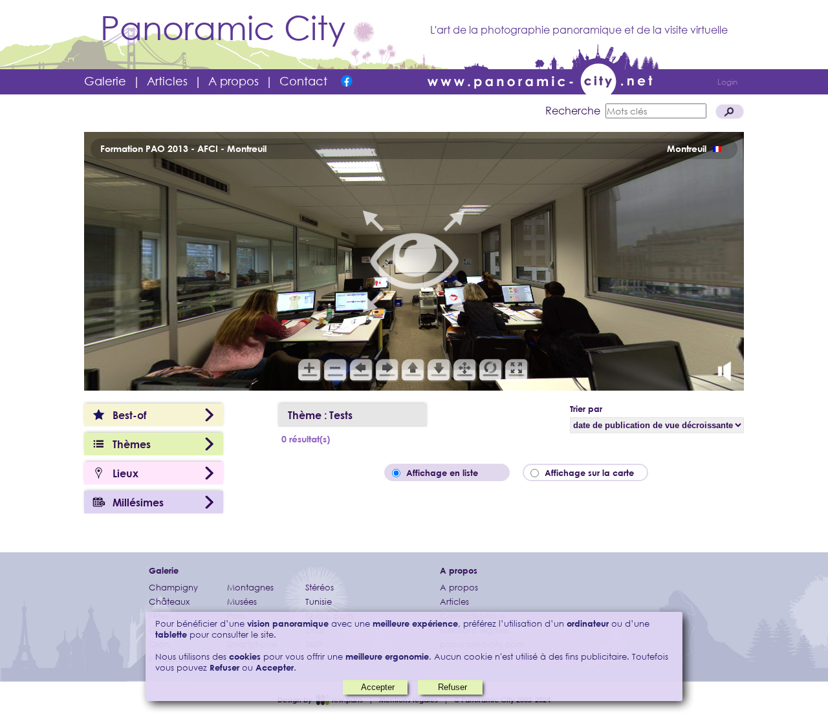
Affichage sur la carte (593, 473)
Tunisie (318, 601)
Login (727, 81)
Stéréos (319, 587)
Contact (303, 81)
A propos (233, 81)
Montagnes (250, 587)
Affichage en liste (451, 473)
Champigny (173, 587)
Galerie (105, 81)
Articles (167, 81)
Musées (242, 601)
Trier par (586, 409)
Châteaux (169, 601)
